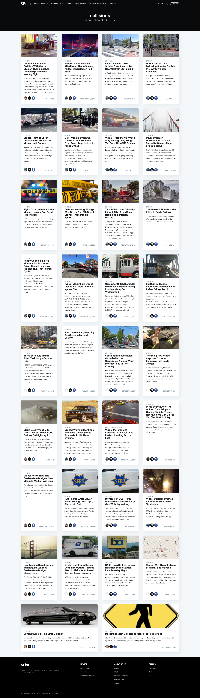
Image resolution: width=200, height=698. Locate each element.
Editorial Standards (121, 676)
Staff (116, 672)
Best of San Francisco (87, 676)
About (116, 668)
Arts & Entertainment (98, 4)
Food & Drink (80, 4)
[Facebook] (158, 4)
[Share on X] (29, 98)
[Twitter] (162, 4)
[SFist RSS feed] (167, 4)
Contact (113, 4)
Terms (56, 693)
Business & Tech (57, 4)
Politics (44, 4)
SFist (25, 665)
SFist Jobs (83, 672)
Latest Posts (84, 668)
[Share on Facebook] (33, 98)
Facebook (152, 668)
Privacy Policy (46, 693)
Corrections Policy (120, 679)
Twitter (151, 672)
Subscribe (175, 4)
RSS (150, 676)
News (36, 4)
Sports (70, 4)
